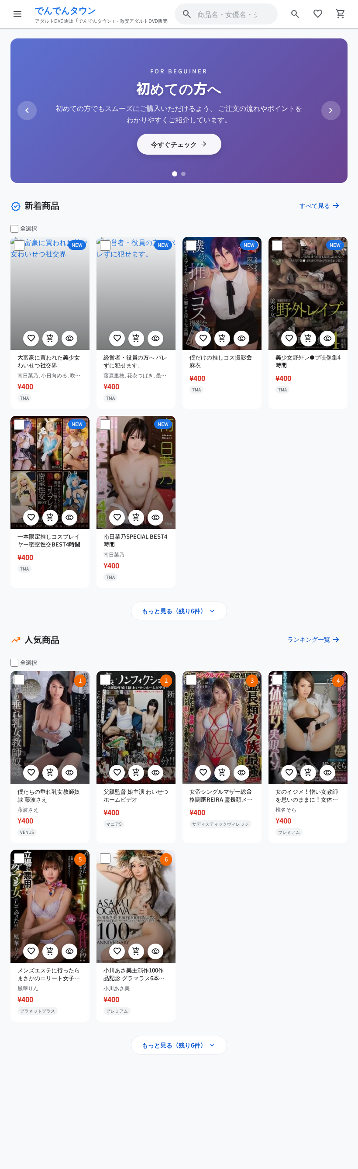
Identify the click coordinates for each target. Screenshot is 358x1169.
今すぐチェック (179, 144)
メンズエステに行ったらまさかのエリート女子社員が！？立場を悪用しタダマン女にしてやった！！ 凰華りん (48, 974)
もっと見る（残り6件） (179, 611)
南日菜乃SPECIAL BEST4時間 (135, 540)
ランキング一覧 (314, 639)
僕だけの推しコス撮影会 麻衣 (220, 361)
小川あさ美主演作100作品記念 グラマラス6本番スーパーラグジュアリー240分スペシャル (134, 974)
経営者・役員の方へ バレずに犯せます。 (135, 361)
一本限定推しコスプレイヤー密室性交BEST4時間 (48, 540)
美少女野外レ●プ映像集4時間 (308, 361)
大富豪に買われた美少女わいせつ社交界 (48, 361)
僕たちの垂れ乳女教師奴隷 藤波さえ (48, 795)
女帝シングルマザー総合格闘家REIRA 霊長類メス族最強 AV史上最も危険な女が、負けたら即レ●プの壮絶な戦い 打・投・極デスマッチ (222, 795)
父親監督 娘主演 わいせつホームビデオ (136, 795)
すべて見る (320, 205)
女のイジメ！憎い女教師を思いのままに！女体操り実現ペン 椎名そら (306, 795)
